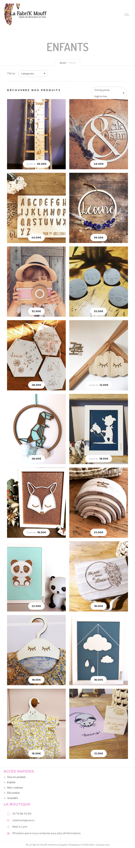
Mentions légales (57, 844)
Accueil (62, 62)
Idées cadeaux (15, 787)
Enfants (11, 782)
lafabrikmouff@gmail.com (23, 820)
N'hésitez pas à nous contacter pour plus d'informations (46, 833)
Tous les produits (16, 777)
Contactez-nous (102, 844)
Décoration (13, 792)
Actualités (12, 798)
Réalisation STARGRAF (81, 844)
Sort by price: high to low (102, 93)
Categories (27, 73)
